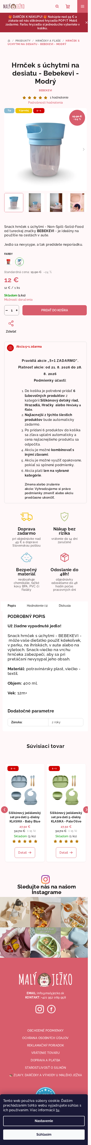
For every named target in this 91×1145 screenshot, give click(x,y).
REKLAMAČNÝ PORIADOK (45, 1045)
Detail (22, 852)
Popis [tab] (12, 605)
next (86, 809)
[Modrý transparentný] (19, 262)
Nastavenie (44, 1121)
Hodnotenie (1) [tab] (37, 605)
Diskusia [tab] (65, 605)
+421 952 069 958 (53, 997)
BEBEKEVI (45, 90)
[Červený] (8, 262)
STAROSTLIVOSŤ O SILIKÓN (45, 1067)
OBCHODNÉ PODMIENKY (45, 1030)
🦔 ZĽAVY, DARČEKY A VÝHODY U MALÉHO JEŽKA (45, 1075)
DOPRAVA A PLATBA (45, 1060)
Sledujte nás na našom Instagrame (46, 889)
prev (4, 809)
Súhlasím (43, 1134)
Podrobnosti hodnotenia (45, 102)
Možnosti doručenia (18, 299)
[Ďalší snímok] (83, 149)
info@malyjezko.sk (50, 993)
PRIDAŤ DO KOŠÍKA (54, 310)
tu (57, 1110)
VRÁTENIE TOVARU (45, 1053)
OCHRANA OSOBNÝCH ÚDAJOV (45, 1038)
